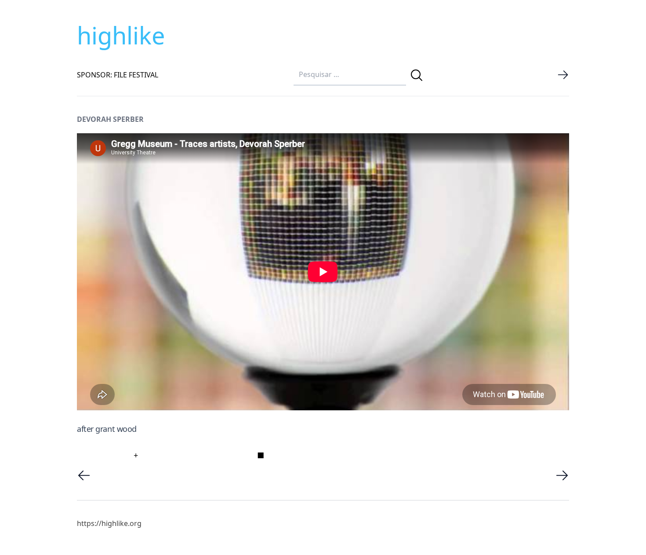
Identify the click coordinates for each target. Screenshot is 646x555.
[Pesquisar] (417, 75)
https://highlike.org (109, 523)
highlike (121, 35)
